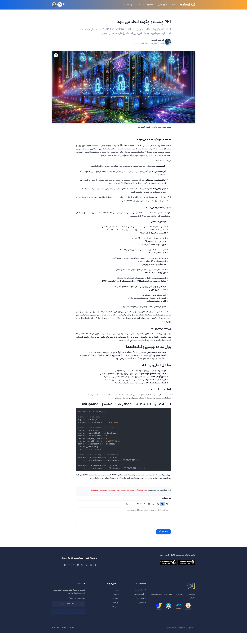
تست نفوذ (140, 598)
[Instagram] (82, 565)
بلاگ (138, 4)
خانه (173, 4)
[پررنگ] (153, 504)
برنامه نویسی (139, 590)
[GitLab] (69, 565)
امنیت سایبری (157, 127)
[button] (143, 504)
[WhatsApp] (91, 565)
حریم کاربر (116, 598)
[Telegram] (95, 565)
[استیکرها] (158, 504)
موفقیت (141, 602)
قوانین (117, 594)
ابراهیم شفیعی (157, 40)
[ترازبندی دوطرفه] (149, 504)
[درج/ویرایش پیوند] (131, 504)
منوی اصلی (162, 4)
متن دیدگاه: (166, 498)
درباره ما (116, 602)
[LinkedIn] (65, 565)
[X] (87, 565)
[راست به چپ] (162, 504)
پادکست (129, 4)
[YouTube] (78, 565)
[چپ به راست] (167, 504)
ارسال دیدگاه (163, 531)
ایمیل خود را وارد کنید (77, 598)
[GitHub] (73, 565)
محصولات (149, 4)
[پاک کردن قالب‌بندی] (127, 504)
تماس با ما (116, 606)
